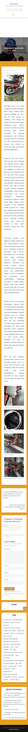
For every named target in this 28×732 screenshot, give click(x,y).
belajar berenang (15, 622)
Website (6, 579)
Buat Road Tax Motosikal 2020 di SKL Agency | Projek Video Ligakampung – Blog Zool (13, 527)
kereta (12, 647)
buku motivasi (20, 630)
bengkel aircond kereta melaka (11, 628)
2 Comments (7, 72)
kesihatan (5, 649)
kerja (16, 647)
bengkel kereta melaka (9, 630)
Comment (7, 549)
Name (6, 565)
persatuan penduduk (8, 663)
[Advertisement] (14, 27)
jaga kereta (15, 641)
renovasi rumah (12, 666)
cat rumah (6, 633)
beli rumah (6, 625)
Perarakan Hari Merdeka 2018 (17, 717)
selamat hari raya (8, 671)
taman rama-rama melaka (10, 674)
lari (11, 649)
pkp (17, 663)
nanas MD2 (6, 658)
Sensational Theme (14, 729)
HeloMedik (7, 712)
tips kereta (21, 677)
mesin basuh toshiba (8, 655)
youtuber (5, 679)
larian (14, 649)
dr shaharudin (20, 633)
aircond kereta (7, 619)
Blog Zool (14, 4)
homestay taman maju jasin (10, 638)
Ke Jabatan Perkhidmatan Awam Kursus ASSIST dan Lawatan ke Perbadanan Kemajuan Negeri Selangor (13, 494)
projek (5, 666)
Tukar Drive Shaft (13, 709)
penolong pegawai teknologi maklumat (13, 660)
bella (5, 709)
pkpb (20, 663)
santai (14, 70)
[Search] (20, 9)
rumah (20, 666)
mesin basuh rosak (17, 652)
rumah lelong (6, 668)
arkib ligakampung (17, 619)
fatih (4, 636)
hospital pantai (7, 641)
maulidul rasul (7, 652)
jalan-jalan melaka (15, 644)
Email (6, 572)
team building (7, 677)
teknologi (14, 677)
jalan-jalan (6, 644)
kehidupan (6, 647)
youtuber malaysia (14, 679)
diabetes (12, 633)
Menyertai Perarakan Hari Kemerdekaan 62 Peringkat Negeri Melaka (15, 507)
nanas (17, 655)
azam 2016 (6, 622)
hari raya (9, 636)
